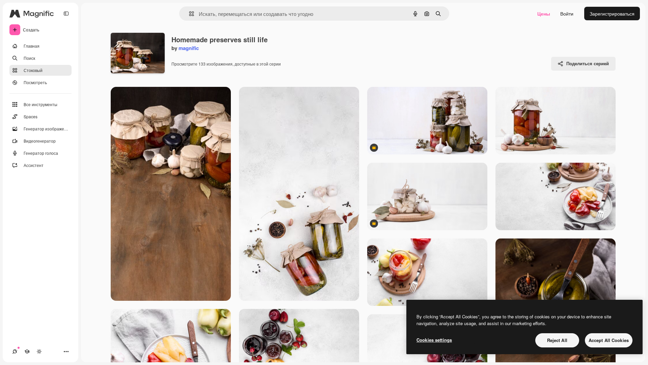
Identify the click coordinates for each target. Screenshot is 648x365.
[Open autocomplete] (189, 13)
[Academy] (27, 351)
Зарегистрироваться (612, 13)
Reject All (557, 340)
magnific (189, 48)
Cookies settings (434, 340)
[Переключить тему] (39, 351)
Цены (543, 13)
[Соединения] (14, 351)
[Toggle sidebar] (66, 13)
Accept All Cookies (609, 340)
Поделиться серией (587, 63)
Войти (566, 13)
